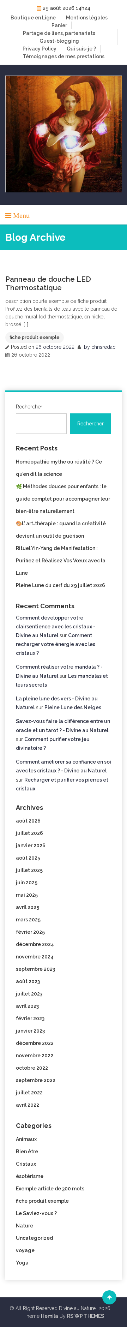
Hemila (49, 1316)
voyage (25, 1250)
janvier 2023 (30, 1031)
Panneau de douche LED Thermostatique (48, 283)
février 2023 (30, 1018)
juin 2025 (26, 882)
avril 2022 (27, 1105)
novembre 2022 (34, 1055)
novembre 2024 (35, 957)
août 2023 (28, 981)
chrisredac (103, 347)
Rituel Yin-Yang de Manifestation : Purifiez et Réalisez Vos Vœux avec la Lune (60, 560)
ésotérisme (29, 1176)
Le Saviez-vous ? (36, 1213)
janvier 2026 (31, 845)
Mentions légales (87, 17)
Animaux (26, 1139)
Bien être (27, 1151)
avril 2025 (27, 907)
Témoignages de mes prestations (63, 56)
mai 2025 (27, 895)
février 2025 (30, 932)
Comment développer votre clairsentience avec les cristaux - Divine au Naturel (55, 626)
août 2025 (28, 858)
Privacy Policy (39, 49)
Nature (24, 1226)
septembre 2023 (35, 969)
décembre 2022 (35, 1043)
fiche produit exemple (35, 337)
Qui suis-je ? (81, 49)
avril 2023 (27, 1006)
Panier (59, 25)
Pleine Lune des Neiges (72, 707)
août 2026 (28, 821)
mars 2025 (28, 919)
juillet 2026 (29, 833)
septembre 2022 (35, 1080)
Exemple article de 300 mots (50, 1188)
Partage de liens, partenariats (59, 33)
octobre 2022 (32, 1068)
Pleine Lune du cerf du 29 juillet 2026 (60, 585)
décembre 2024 (35, 944)
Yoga (22, 1263)
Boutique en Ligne (33, 17)
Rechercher (29, 407)
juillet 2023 (29, 994)
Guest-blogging (59, 41)
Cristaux (26, 1164)
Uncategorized (34, 1238)
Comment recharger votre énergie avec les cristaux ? (55, 644)
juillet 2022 (29, 1092)
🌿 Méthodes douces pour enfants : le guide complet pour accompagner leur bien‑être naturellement (63, 499)
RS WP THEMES (85, 1316)
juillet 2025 (29, 870)
